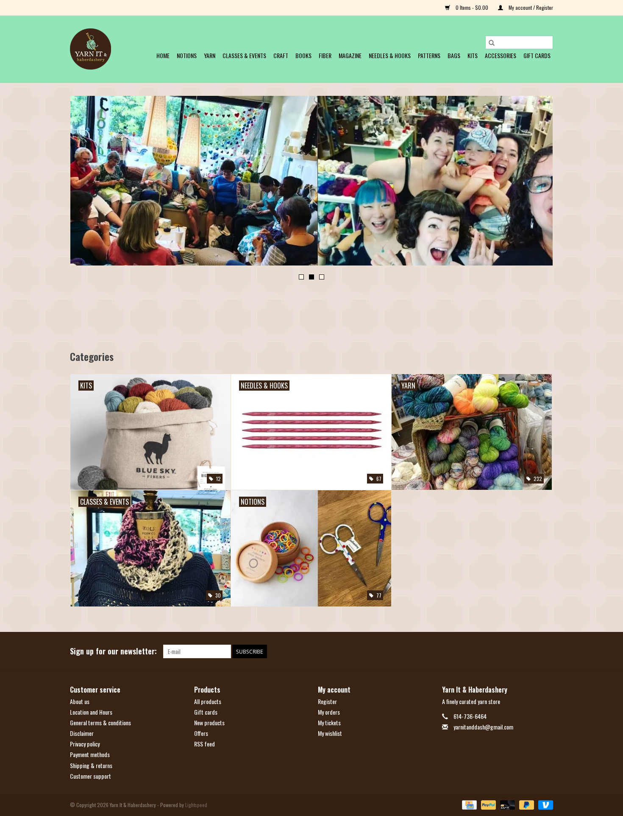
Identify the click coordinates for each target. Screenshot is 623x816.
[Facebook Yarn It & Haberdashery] (531, 651)
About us (79, 701)
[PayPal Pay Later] (525, 804)
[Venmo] (544, 804)
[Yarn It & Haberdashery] (90, 49)
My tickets (329, 722)
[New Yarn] (311, 180)
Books (303, 55)
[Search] (491, 42)
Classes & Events (244, 55)
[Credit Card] (468, 804)
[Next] (536, 183)
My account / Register (530, 7)
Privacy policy (85, 743)
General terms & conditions (100, 722)
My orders (329, 711)
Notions (187, 55)
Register (327, 701)
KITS (472, 55)
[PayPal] (487, 804)
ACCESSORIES (500, 55)
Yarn (209, 55)
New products (209, 722)
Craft (280, 55)
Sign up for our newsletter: (113, 651)
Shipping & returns (91, 765)
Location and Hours (91, 711)
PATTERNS (429, 55)
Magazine (350, 55)
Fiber (325, 55)
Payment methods (90, 754)
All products (207, 701)
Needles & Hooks (390, 55)
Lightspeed (196, 804)
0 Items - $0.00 (472, 7)
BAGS (454, 55)
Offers (201, 733)
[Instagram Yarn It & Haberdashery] (546, 651)
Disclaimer (82, 733)
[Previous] (86, 183)
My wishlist (330, 733)
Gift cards (537, 55)
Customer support (90, 775)
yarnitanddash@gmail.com (483, 726)
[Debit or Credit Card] (506, 804)
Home (163, 55)
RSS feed (204, 743)
